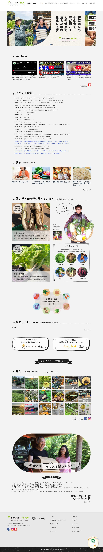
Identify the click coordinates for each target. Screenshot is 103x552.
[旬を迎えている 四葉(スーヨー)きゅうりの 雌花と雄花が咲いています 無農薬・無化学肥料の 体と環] (58, 396)
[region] (51, 28)
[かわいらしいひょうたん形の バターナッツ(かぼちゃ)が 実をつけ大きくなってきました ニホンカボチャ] (45, 396)
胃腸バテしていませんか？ (20, 182)
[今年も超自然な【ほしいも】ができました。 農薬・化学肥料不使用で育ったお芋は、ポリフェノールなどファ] (58, 409)
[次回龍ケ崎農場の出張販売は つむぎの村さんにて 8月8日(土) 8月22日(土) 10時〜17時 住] (71, 382)
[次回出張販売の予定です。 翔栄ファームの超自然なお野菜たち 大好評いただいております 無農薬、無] (31, 409)
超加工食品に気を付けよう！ (61, 182)
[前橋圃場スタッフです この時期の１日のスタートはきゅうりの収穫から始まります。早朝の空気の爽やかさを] (31, 382)
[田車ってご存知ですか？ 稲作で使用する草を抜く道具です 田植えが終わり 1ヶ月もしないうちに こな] (71, 409)
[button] (10, 28)
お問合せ (78, 3)
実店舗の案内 (92, 3)
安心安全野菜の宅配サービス (51, 3)
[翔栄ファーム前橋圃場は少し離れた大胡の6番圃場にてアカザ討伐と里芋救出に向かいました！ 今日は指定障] (18, 396)
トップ (41, 3)
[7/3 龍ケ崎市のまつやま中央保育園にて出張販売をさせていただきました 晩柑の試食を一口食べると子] (45, 409)
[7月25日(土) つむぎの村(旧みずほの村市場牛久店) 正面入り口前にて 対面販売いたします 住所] (84, 396)
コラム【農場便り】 (64, 3)
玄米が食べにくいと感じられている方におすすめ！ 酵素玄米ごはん (82, 183)
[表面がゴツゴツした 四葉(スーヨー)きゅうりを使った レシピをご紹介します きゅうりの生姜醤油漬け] (71, 396)
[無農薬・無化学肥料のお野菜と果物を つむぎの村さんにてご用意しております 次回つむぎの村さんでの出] (58, 382)
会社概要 (74, 520)
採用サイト (75, 524)
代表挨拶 (74, 516)
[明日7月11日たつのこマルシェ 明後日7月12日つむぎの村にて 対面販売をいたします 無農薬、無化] (18, 409)
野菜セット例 (54, 524)
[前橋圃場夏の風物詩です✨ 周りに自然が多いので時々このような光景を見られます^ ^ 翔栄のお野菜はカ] (84, 382)
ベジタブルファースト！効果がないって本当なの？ (41, 182)
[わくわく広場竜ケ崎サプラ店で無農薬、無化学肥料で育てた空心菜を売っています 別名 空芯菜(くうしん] (31, 396)
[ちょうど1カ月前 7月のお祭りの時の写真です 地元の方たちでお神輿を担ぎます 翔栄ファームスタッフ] (18, 382)
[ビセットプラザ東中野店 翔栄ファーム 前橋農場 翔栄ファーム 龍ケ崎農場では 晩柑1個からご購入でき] (84, 409)
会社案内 (71, 3)
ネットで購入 (84, 3)
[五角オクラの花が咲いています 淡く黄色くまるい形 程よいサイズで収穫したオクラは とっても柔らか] (45, 382)
